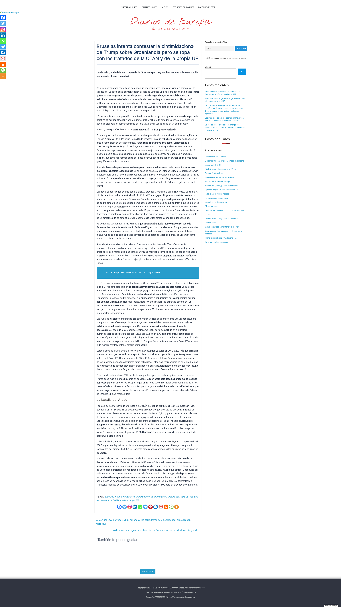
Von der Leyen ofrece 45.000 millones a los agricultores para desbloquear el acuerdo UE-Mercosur (144, 522)
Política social (210, 223)
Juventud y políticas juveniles (217, 202)
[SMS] (171, 507)
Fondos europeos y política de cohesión (221, 186)
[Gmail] (161, 507)
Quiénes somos (149, 7)
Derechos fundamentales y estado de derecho (224, 161)
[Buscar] (242, 72)
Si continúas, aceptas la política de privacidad (227, 58)
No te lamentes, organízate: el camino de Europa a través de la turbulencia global (156, 530)
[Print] (166, 507)
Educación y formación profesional (219, 177)
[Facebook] (119, 507)
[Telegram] (145, 507)
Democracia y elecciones (215, 157)
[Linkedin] (135, 507)
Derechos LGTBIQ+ (213, 165)
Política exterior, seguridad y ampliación (221, 219)
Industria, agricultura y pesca (217, 194)
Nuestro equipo (129, 7)
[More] (176, 507)
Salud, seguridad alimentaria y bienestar (222, 227)
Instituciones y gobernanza (216, 198)
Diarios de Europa (170, 22)
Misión (165, 7)
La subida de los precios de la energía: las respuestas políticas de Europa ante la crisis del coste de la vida (225, 127)
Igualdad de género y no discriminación (221, 190)
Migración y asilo (212, 206)
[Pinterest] (150, 507)
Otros (207, 214)
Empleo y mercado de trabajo (217, 181)
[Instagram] (129, 507)
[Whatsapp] (140, 507)
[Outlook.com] (155, 507)
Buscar (208, 67)
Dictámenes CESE (206, 7)
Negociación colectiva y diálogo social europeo (224, 210)
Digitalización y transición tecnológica (220, 169)
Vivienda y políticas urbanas (216, 242)
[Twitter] (124, 507)
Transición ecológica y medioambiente (221, 238)
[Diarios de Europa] (98, 7)
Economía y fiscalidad (214, 173)
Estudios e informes (183, 7)
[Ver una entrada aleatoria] (243, 7)
